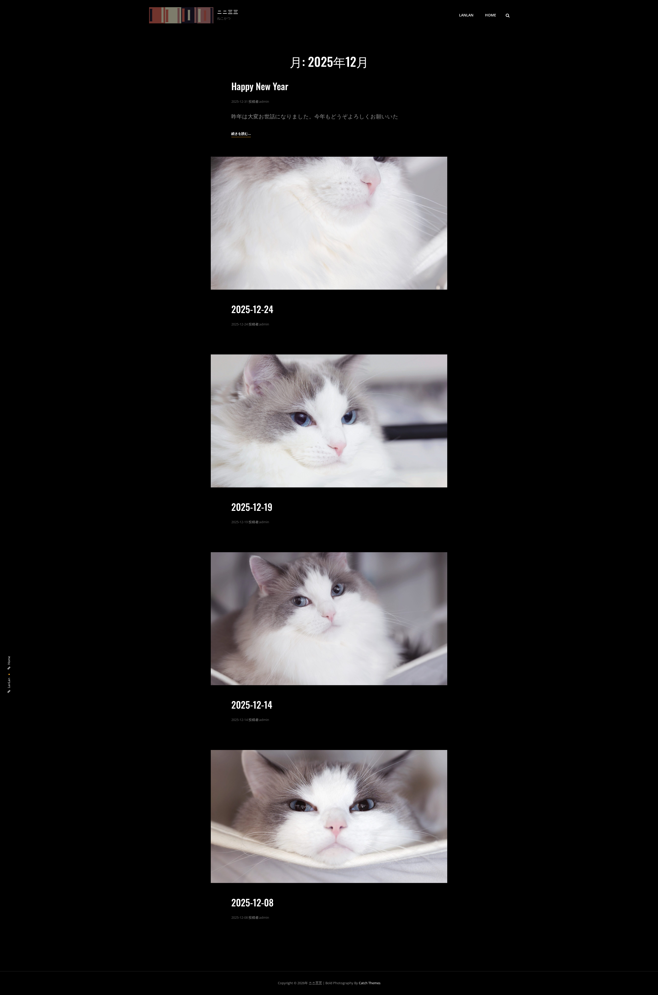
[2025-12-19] (329, 420)
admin (264, 101)
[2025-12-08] (329, 816)
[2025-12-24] (329, 223)
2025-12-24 (252, 309)
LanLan (466, 15)
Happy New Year (259, 86)
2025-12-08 (252, 902)
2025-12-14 (251, 704)
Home (490, 15)
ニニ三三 (228, 12)
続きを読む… (241, 134)
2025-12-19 (251, 506)
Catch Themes (369, 983)
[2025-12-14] (329, 618)
